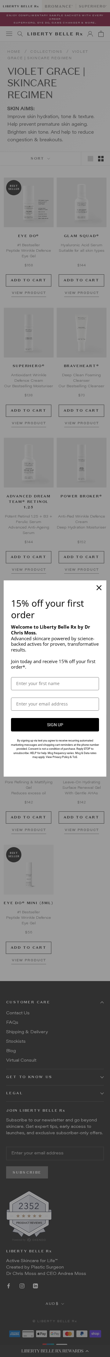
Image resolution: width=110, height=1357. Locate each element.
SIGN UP (55, 724)
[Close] (99, 587)
